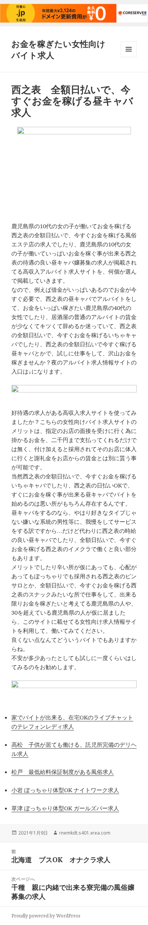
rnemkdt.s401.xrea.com (84, 833)
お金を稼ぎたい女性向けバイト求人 (58, 49)
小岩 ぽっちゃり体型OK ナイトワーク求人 (65, 790)
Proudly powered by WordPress (45, 916)
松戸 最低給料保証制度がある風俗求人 (62, 772)
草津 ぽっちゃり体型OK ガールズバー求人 (65, 808)
